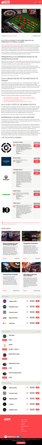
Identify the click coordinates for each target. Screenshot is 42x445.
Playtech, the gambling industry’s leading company (10, 44)
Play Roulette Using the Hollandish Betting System (13, 100)
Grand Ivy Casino (13, 387)
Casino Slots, (12, 222)
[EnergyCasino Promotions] (31, 236)
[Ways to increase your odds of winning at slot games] (10, 236)
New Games (14, 35)
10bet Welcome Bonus (14, 363)
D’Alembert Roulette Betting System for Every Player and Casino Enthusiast (18, 101)
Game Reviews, (9, 35)
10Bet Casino (16, 203)
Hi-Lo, (15, 222)
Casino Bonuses (24, 421)
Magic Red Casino (13, 317)
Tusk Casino (11, 335)
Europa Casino (17, 158)
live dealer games (27, 47)
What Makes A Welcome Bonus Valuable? (30, 275)
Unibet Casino (17, 190)
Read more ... (5, 258)
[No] (40, 441)
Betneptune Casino (13, 306)
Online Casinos (24, 419)
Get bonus (4, 339)
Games (22, 424)
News (22, 427)
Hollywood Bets (13, 301)
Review (36, 142)
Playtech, (32, 222)
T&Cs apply (37, 148)
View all (38, 296)
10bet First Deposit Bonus (15, 372)
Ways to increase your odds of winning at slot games (10, 244)
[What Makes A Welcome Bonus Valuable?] (31, 267)
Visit (37, 145)
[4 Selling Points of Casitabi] (10, 267)
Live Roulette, (25, 222)
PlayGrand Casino (13, 398)
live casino (15, 62)
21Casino (11, 404)
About (22, 429)
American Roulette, (7, 222)
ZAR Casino (12, 323)
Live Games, (21, 222)
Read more (27, 440)
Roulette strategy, (36, 222)
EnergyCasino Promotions (30, 243)
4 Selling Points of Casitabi (10, 274)
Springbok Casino (13, 409)
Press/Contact (24, 431)
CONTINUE (21, 442)
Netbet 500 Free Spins (14, 354)
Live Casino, (18, 222)
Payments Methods (24, 426)
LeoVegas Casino (17, 169)
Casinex (10, 344)
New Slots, (29, 222)
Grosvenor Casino (18, 142)
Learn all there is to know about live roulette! (9, 75)
